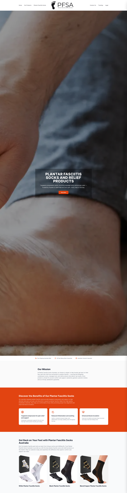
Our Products (27, 5)
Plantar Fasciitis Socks (40, 5)
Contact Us (93, 5)
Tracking (100, 5)
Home (20, 5)
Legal (106, 5)
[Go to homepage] (63, 5)
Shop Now (63, 192)
